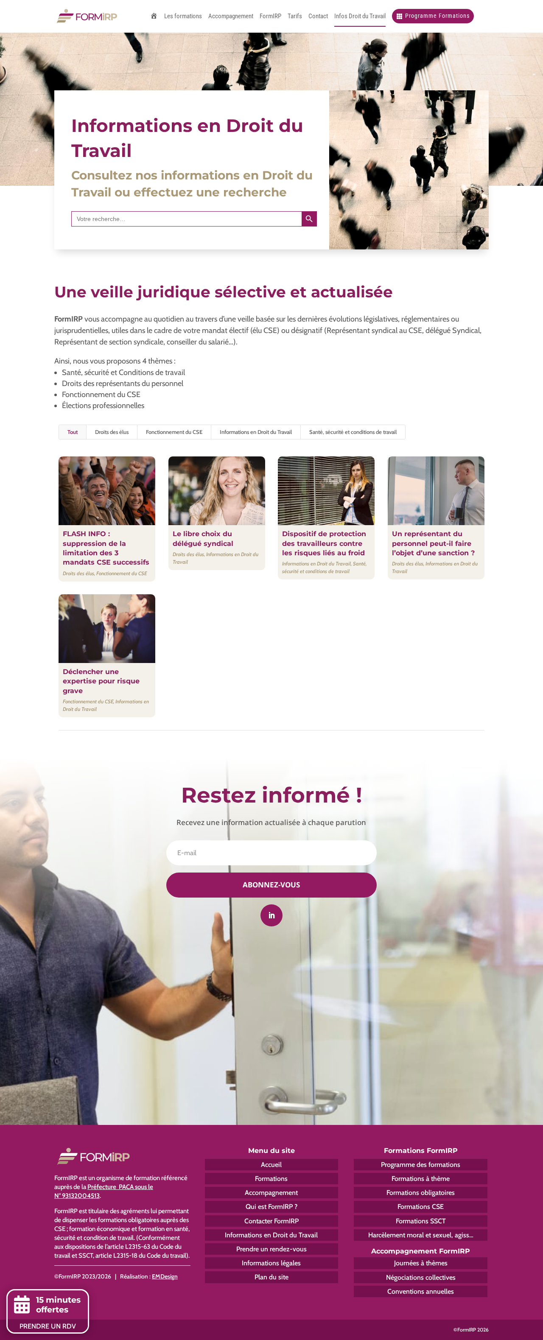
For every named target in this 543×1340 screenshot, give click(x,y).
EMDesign (165, 1276)
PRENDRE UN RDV (48, 1326)
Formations (271, 1179)
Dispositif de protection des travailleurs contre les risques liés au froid (324, 543)
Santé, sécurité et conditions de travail (353, 431)
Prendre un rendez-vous (271, 1249)
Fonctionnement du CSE (174, 431)
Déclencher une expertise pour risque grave (101, 681)
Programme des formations (420, 1165)
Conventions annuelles (420, 1291)
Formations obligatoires (420, 1193)
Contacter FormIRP (271, 1221)
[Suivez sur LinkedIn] (271, 915)
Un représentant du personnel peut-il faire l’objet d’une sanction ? (433, 543)
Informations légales (271, 1263)
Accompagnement (271, 1193)
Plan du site (271, 1277)
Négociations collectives (421, 1277)
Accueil (271, 1165)
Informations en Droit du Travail (256, 431)
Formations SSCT (421, 1221)
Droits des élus (112, 431)
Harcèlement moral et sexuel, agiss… (420, 1235)
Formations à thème (421, 1179)
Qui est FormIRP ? (271, 1207)
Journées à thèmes (421, 1263)
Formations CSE (420, 1207)
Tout (72, 431)
